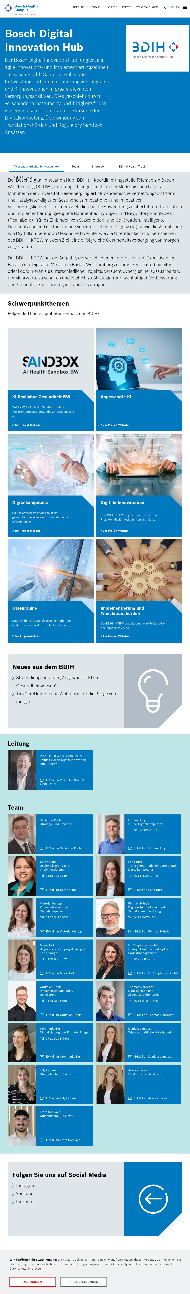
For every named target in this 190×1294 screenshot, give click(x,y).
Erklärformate (23, 177)
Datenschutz (17, 1268)
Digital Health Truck (132, 166)
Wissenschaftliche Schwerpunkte (36, 166)
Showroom (99, 166)
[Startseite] (20, 10)
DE (172, 7)
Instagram (26, 1185)
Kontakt (95, 7)
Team (75, 166)
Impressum (35, 1268)
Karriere (111, 7)
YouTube (24, 1193)
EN (177, 7)
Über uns (78, 7)
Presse (126, 7)
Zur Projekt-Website (27, 425)
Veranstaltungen (147, 7)
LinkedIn (24, 1201)
